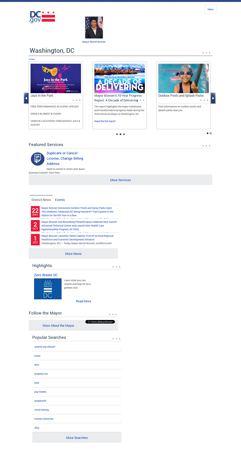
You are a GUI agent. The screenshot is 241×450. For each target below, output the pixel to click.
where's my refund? (44, 346)
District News (41, 200)
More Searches (77, 438)
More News (73, 254)
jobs (36, 382)
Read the (99, 121)
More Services (120, 180)
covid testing (41, 409)
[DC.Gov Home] (42, 22)
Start (208, 133)
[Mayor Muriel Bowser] (94, 38)
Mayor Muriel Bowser (94, 41)
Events (60, 200)
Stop (210, 133)
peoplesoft (40, 400)
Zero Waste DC (46, 275)
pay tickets (40, 391)
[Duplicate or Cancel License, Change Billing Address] (37, 162)
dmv (36, 364)
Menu (211, 9)
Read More (83, 301)
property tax (41, 373)
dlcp (36, 427)
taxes (37, 355)
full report (110, 121)
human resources (43, 418)
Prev (26, 98)
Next (213, 98)
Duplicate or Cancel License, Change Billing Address (65, 158)
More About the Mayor (58, 325)
